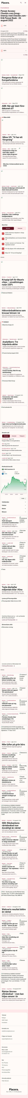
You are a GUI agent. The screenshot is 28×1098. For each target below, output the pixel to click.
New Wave (9, 863)
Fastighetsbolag (11, 422)
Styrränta (9, 820)
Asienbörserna (10, 777)
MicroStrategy (10, 675)
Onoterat (9, 277)
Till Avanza (5, 1065)
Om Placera (5, 1062)
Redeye (4, 1018)
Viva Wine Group (11, 878)
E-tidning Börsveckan (7, 666)
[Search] (21, 2)
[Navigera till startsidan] (5, 3)
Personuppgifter (6, 1070)
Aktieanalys (4, 103)
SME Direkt (5, 1020)
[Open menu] (25, 2)
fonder (7, 75)
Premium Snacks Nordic (12, 714)
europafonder (14, 75)
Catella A (9, 920)
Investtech (4, 1022)
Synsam (9, 688)
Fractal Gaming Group (14, 367)
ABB (10, 103)
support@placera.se (7, 1039)
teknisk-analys (12, 339)
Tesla (8, 584)
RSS (3, 1067)
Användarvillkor (6, 1072)
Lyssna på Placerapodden (8, 620)
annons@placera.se (7, 1051)
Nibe (9, 134)
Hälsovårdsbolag (11, 308)
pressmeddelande (5, 7)
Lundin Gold (10, 543)
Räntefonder (14, 836)
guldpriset (9, 850)
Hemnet (9, 531)
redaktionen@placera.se (8, 1031)
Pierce (8, 741)
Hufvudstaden (10, 212)
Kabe (8, 934)
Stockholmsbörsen (11, 517)
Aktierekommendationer (12, 947)
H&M (8, 960)
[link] (14, 72)
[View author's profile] (25, 25)
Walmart (9, 906)
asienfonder (14, 186)
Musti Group (11, 395)
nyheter (4, 75)
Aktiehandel (10, 556)
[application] (14, 485)
